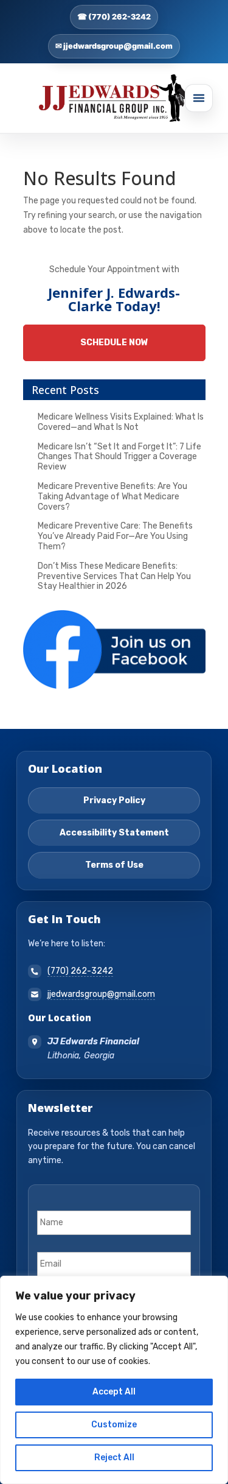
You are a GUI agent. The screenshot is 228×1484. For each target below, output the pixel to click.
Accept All (114, 1392)
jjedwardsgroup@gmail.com (101, 994)
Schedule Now (114, 342)
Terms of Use (114, 865)
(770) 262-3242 (80, 971)
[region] (114, 1380)
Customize (114, 1424)
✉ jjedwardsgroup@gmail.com (114, 46)
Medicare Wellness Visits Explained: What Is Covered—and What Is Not (121, 422)
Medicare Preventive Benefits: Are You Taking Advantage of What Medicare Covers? (112, 496)
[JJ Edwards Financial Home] (114, 98)
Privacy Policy (114, 800)
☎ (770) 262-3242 (114, 16)
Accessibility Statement (114, 833)
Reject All (114, 1457)
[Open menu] (199, 98)
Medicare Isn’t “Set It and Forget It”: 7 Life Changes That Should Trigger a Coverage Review (119, 457)
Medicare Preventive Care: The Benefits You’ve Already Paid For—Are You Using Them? (115, 536)
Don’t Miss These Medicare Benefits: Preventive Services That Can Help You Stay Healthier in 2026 (114, 576)
